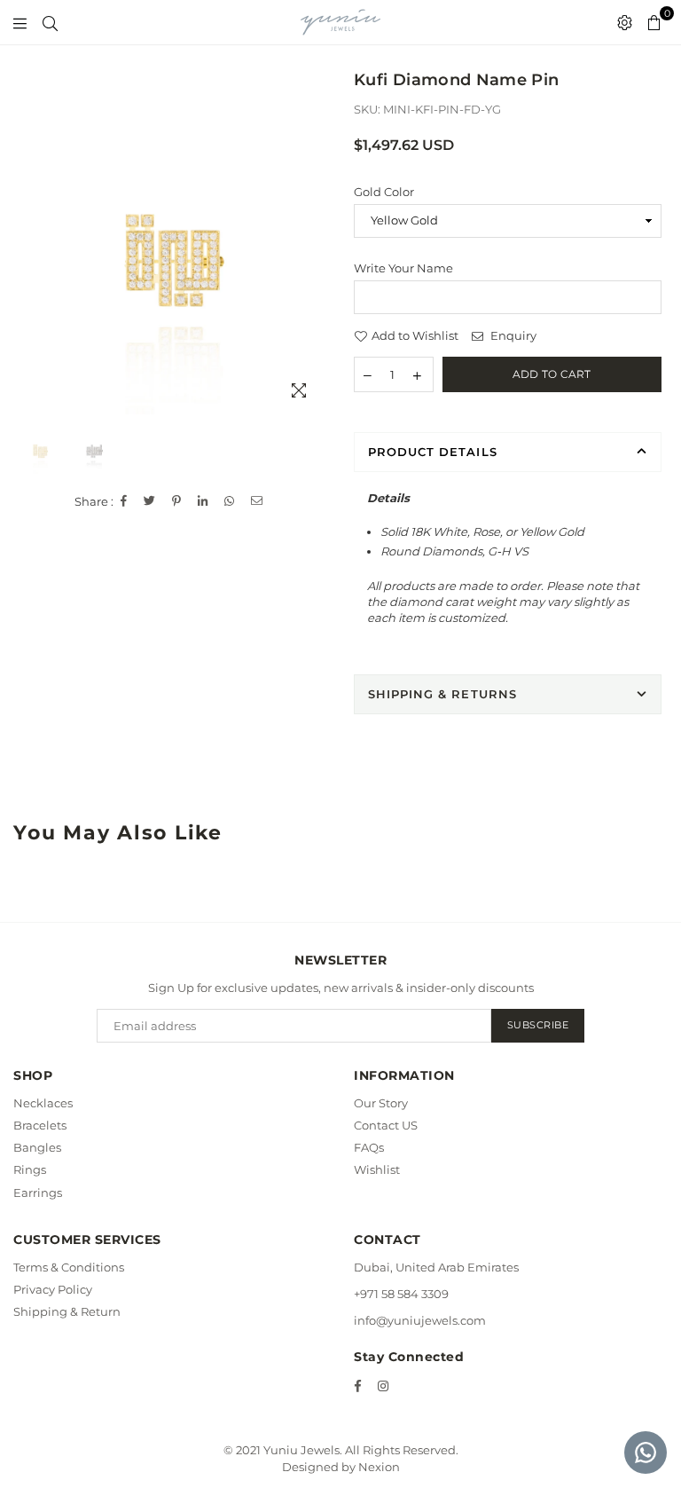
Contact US (386, 1125)
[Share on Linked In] (203, 501)
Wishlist (377, 1169)
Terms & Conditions (68, 1267)
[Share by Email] (257, 501)
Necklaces (43, 1103)
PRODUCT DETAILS (432, 452)
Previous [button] (35, 260)
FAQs (369, 1147)
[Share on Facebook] (124, 501)
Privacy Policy (52, 1289)
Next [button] (311, 260)
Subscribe (538, 1025)
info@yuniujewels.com (420, 1320)
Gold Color (384, 192)
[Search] (50, 22)
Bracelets (40, 1125)
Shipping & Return (67, 1311)
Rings (29, 1169)
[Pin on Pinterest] (177, 501)
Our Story (381, 1103)
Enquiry (512, 335)
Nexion (379, 1467)
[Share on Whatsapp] (229, 501)
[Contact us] (645, 1452)
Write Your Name (403, 268)
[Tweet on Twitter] (149, 501)
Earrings (37, 1192)
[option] (174, 260)
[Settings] (624, 22)
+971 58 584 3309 (401, 1294)
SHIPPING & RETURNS (442, 694)
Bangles (37, 1147)
